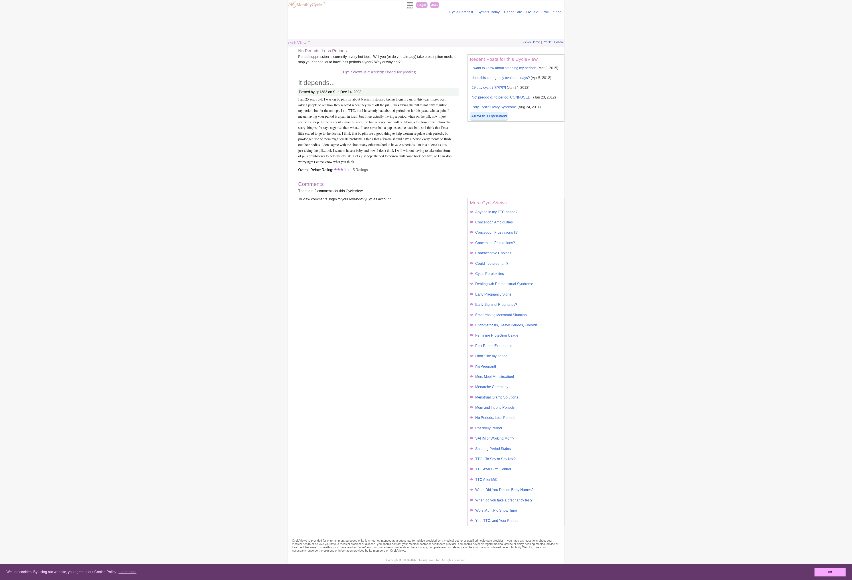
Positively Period (488, 428)
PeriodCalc (513, 12)
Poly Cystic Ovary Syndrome (506, 107)
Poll (545, 12)
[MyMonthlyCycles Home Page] (307, 7)
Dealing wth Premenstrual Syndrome (504, 284)
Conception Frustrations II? (496, 232)
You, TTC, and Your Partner (497, 521)
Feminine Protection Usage (496, 335)
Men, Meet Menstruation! (494, 377)
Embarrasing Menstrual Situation (501, 315)
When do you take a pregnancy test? (503, 500)
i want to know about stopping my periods (515, 68)
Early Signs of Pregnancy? (496, 304)
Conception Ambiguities (494, 222)
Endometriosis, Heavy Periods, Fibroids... (507, 325)
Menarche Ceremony (491, 387)
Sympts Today (488, 12)
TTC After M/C (486, 479)
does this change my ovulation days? (511, 78)
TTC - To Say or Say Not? (495, 459)
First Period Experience (493, 346)
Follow (558, 42)
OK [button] (830, 572)
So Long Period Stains (493, 449)
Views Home (531, 42)
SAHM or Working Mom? (494, 438)
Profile (547, 42)
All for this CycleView (489, 116)
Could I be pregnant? (491, 263)
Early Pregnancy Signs (493, 294)
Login (421, 5)
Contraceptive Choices (493, 253)
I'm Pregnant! (485, 366)
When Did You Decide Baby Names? (504, 490)
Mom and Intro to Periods (495, 407)
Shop (557, 12)
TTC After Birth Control (493, 469)
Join (434, 5)
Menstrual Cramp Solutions (496, 397)
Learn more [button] (127, 572)
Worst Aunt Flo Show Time (496, 510)
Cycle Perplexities (489, 274)
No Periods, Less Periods (495, 418)
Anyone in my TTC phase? (496, 212)
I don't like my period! (491, 356)
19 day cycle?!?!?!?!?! (500, 87)
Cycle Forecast (461, 12)
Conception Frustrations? (495, 243)
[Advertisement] (426, 27)
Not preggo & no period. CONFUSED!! (514, 97)
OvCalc (532, 12)
